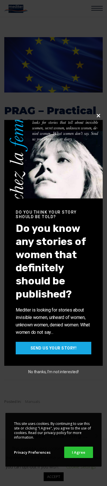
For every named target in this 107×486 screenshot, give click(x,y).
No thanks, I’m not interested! (53, 371)
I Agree (78, 452)
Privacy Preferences (32, 452)
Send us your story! (54, 348)
